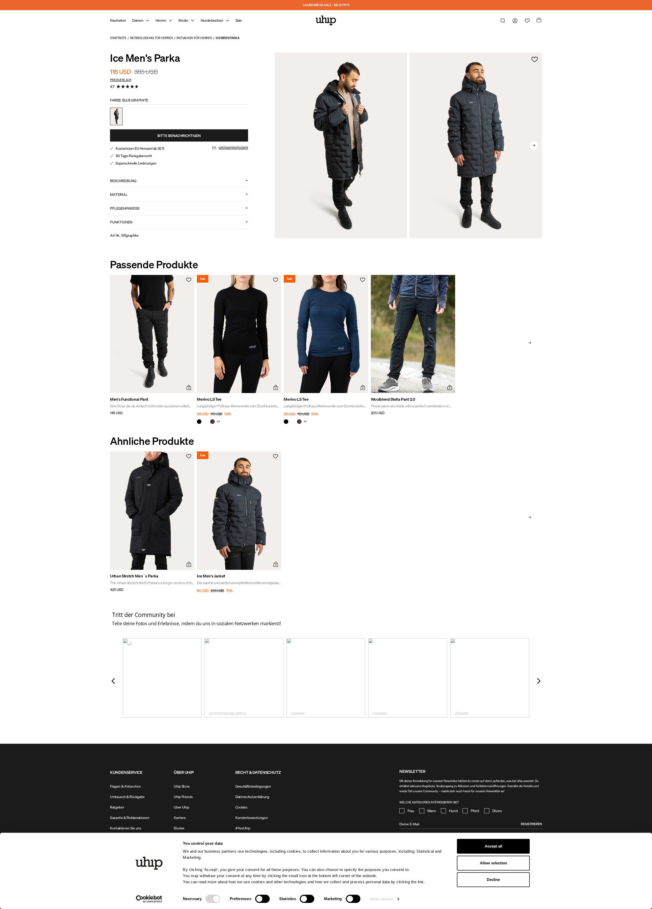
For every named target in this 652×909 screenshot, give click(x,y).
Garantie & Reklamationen (129, 817)
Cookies (241, 807)
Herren (161, 20)
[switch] (262, 899)
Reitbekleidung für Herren (151, 38)
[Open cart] (538, 20)
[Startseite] (326, 20)
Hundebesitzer (212, 20)
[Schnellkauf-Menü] (188, 387)
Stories (179, 828)
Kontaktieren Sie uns (125, 828)
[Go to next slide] (534, 145)
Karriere (180, 817)
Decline (493, 879)
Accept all (493, 846)
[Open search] (501, 20)
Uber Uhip (181, 807)
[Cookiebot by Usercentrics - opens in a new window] (149, 899)
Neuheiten (118, 20)
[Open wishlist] (526, 20)
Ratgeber (117, 807)
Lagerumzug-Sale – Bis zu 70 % (326, 5)
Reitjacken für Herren (194, 38)
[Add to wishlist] (534, 59)
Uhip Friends (183, 796)
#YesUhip (242, 828)
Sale (239, 20)
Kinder (183, 20)
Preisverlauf (121, 80)
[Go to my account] (514, 20)
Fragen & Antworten (125, 786)
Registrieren (531, 824)
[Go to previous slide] (283, 145)
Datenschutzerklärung (252, 796)
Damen (137, 20)
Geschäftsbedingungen (253, 786)
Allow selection (493, 863)
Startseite (118, 38)
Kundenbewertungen (251, 817)
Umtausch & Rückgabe (127, 796)
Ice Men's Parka (227, 38)
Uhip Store (182, 786)
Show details (381, 899)
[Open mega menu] (147, 20)
